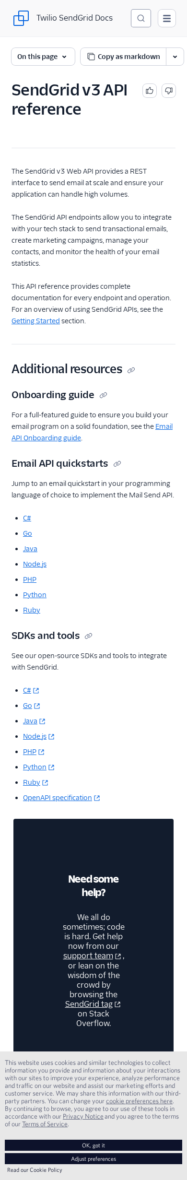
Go (27, 533)
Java (30, 548)
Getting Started (36, 321)
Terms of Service (45, 1124)
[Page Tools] (175, 56)
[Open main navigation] (166, 18)
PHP (29, 579)
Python (35, 594)
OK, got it (93, 1145)
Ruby (31, 610)
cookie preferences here (139, 1101)
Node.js (35, 564)
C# (27, 518)
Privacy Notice (83, 1116)
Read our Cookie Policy (34, 1170)
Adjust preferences (93, 1159)
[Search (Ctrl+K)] (141, 18)
